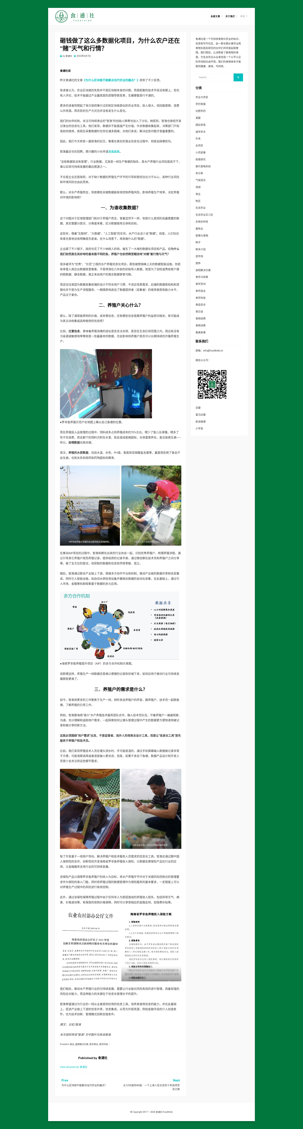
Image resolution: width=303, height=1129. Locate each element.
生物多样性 (202, 221)
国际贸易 (201, 124)
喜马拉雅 (201, 414)
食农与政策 (202, 276)
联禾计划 (201, 249)
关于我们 (230, 16)
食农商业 (93, 1044)
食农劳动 (201, 283)
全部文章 (215, 16)
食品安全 (201, 304)
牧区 (198, 201)
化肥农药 (201, 110)
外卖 (198, 138)
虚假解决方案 (81, 1044)
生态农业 (201, 207)
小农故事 (201, 152)
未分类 (199, 173)
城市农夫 (201, 131)
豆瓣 (198, 407)
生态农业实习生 (204, 214)
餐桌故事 (201, 332)
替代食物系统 (203, 166)
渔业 (72, 1044)
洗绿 (198, 187)
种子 (198, 242)
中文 (242, 16)
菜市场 (199, 256)
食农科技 (103, 1044)
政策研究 (201, 159)
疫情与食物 (202, 235)
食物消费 (201, 325)
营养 (198, 263)
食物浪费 (201, 318)
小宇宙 (199, 428)
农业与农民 (202, 97)
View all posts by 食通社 (73, 1066)
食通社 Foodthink (164, 1112)
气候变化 (201, 180)
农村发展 (201, 104)
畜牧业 (199, 228)
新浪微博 (201, 421)
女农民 (199, 145)
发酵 (198, 117)
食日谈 (199, 311)
